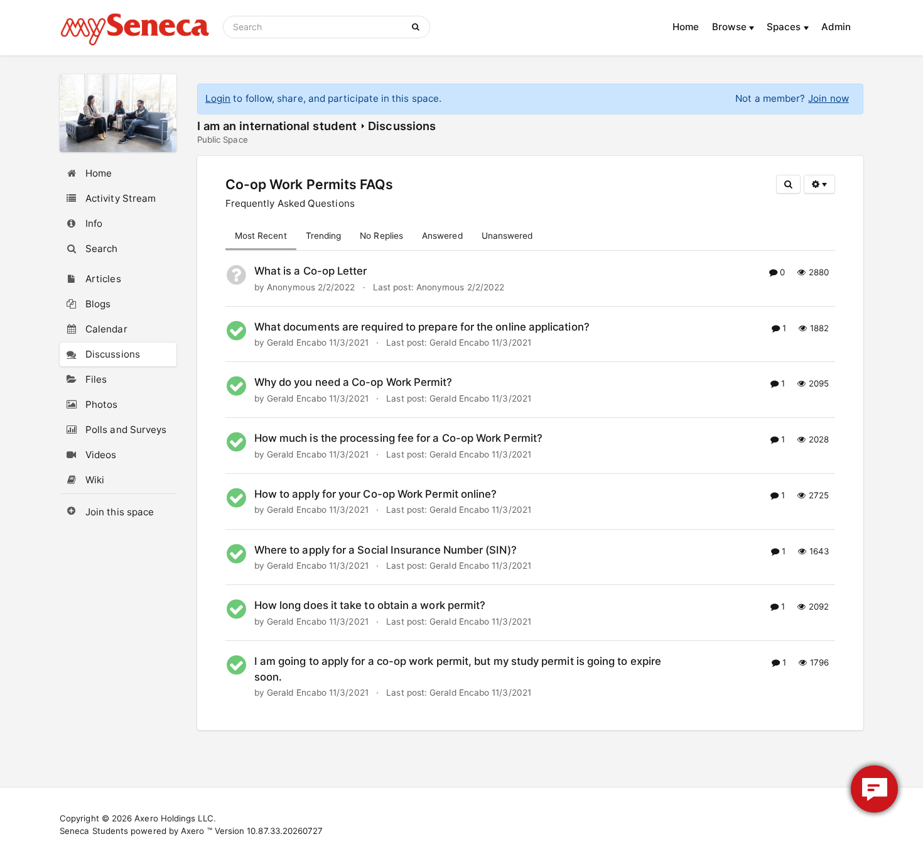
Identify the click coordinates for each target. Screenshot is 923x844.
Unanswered (507, 236)
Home (685, 27)
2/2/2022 (486, 287)
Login (217, 98)
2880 (817, 272)
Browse (731, 27)
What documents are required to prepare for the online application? (422, 327)
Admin (836, 27)
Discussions (402, 126)
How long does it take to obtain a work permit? (370, 605)
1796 (818, 662)
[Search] (418, 27)
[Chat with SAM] (874, 789)
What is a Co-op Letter (310, 271)
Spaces (785, 27)
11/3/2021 (511, 342)
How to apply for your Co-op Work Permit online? (375, 494)
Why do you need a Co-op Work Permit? (353, 382)
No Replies (381, 236)
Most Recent (261, 236)
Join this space (119, 512)
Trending (324, 236)
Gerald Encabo (297, 342)
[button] (788, 184)
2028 (817, 439)
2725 (817, 495)
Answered (442, 236)
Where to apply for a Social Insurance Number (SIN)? (385, 550)
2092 (817, 606)
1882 (818, 328)
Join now (828, 98)
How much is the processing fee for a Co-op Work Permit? (398, 438)
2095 (817, 383)
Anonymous (291, 287)
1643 (818, 551)
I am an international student (277, 126)
